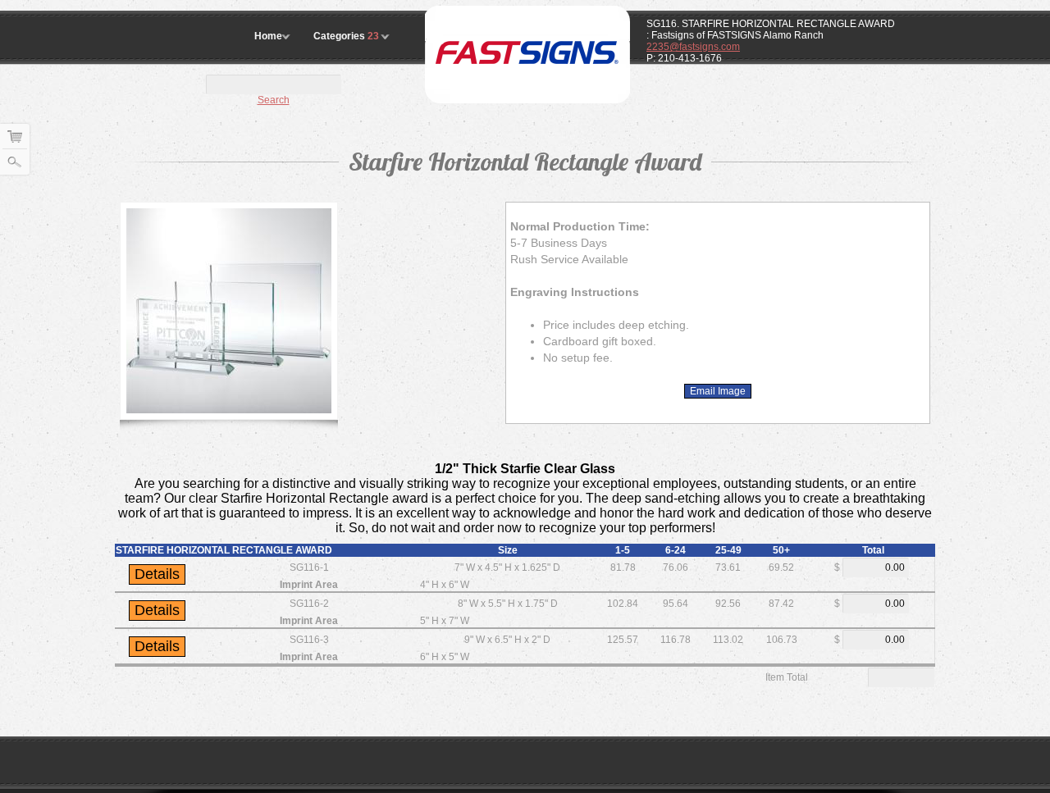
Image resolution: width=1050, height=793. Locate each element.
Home (268, 36)
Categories (346, 36)
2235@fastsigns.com (693, 46)
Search (274, 100)
